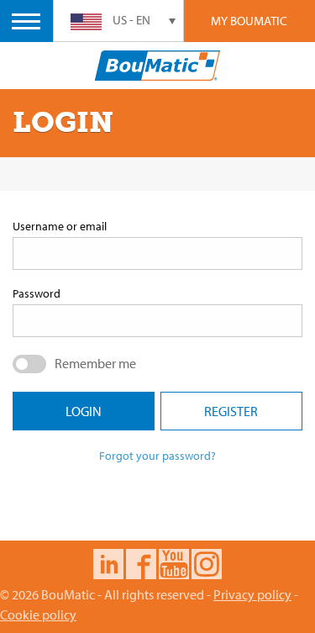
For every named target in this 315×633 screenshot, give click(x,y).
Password (36, 293)
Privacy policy (252, 594)
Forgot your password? (157, 455)
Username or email (60, 226)
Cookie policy (38, 614)
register (231, 411)
